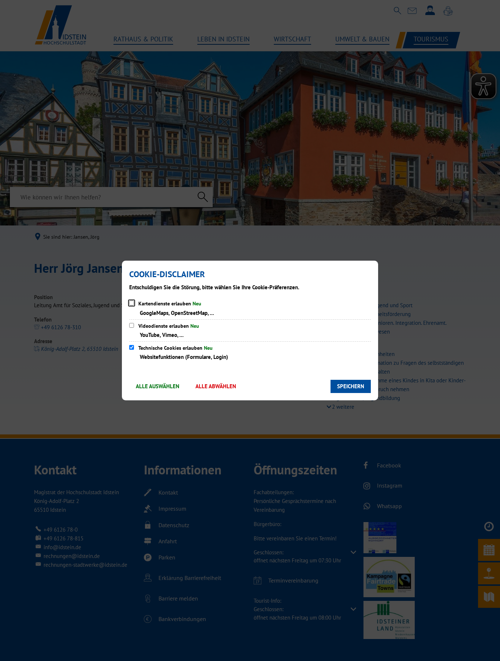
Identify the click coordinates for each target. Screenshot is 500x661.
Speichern (350, 386)
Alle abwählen (215, 386)
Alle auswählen (157, 386)
